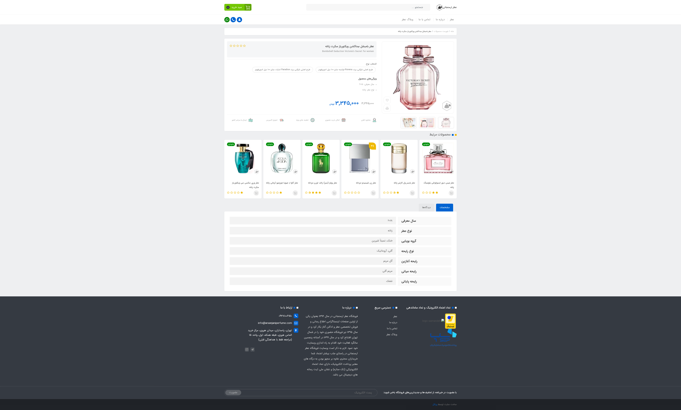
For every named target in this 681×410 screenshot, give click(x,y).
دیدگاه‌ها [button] (426, 207)
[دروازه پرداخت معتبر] (450, 321)
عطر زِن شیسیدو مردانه (366, 183)
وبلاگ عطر (407, 19)
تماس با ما (424, 19)
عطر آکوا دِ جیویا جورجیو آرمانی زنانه (282, 183)
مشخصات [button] (445, 207)
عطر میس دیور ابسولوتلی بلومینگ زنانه (438, 185)
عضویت (233, 392)
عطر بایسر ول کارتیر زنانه (404, 183)
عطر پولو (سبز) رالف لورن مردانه (322, 183)
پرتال (435, 404)
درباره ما (440, 19)
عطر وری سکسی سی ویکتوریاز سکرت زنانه (245, 185)
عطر (452, 19)
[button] (237, 7)
